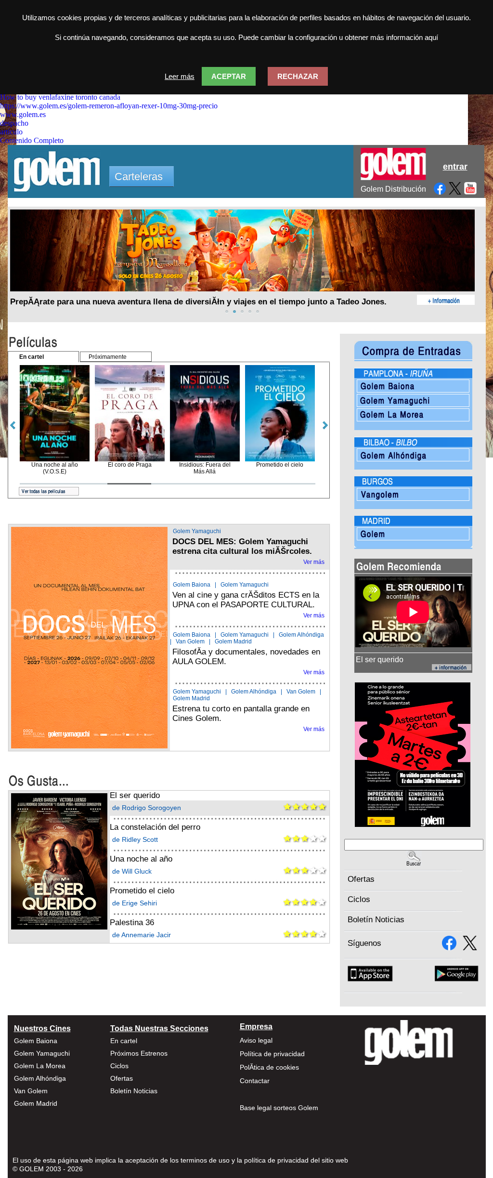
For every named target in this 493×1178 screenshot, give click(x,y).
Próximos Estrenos (139, 1053)
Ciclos (359, 899)
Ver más (313, 562)
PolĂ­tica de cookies (269, 1067)
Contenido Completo (32, 140)
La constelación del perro (155, 827)
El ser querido (135, 795)
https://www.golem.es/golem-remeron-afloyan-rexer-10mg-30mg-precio (109, 106)
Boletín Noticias (376, 919)
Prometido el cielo (142, 890)
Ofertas (361, 879)
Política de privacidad (272, 1054)
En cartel (123, 1041)
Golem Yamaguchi (197, 531)
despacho (14, 123)
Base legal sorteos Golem (279, 1108)
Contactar (255, 1081)
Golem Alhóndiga (301, 634)
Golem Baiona (191, 584)
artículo (11, 132)
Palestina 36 (132, 922)
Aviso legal (256, 1040)
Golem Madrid (233, 641)
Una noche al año (141, 859)
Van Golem (190, 641)
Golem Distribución (393, 189)
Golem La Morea (39, 1066)
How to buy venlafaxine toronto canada (60, 97)
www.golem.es (23, 114)
